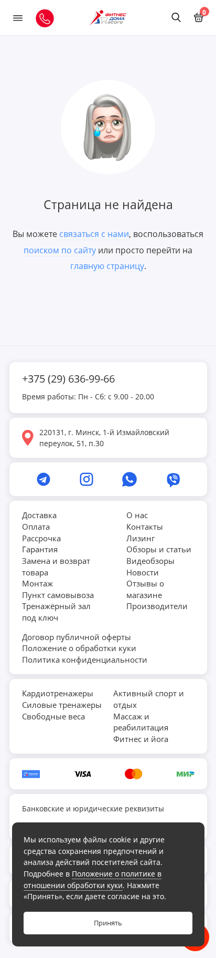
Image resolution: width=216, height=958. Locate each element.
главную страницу (107, 266)
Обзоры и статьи (158, 549)
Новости (142, 572)
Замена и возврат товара (56, 566)
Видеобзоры (150, 560)
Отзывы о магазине (145, 589)
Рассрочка (41, 538)
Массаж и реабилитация (140, 722)
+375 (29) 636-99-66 (68, 379)
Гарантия (40, 549)
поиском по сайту (60, 250)
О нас (137, 515)
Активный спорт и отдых (148, 699)
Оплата (36, 526)
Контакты (144, 526)
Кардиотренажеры (57, 693)
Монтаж (37, 583)
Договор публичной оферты (76, 637)
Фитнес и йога (140, 739)
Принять (108, 923)
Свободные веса (53, 716)
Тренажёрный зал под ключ (56, 612)
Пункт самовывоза (58, 595)
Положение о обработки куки (79, 648)
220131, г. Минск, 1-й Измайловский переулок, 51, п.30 (104, 437)
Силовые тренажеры (62, 704)
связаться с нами (94, 234)
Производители (157, 606)
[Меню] (18, 17)
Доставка (39, 515)
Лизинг (140, 538)
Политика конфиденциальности (84, 659)
